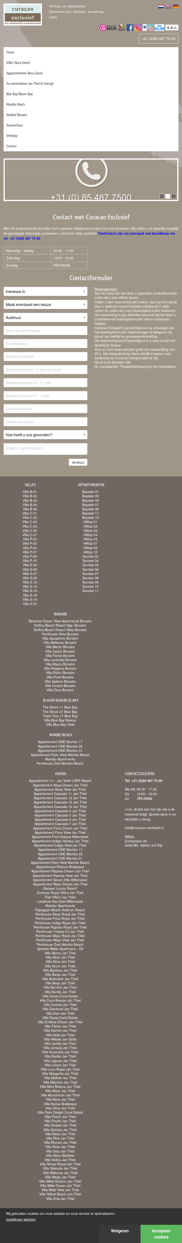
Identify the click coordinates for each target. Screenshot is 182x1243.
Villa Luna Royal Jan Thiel (60, 1069)
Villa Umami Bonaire (60, 685)
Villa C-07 (30, 534)
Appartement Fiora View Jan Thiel (60, 832)
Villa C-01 (30, 513)
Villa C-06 (30, 530)
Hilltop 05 (90, 539)
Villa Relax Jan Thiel (60, 1133)
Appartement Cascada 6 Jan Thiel (60, 819)
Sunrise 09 (90, 582)
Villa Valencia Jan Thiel (60, 1168)
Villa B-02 (30, 496)
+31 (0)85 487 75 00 (159, 38)
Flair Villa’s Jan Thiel (60, 897)
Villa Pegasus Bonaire (60, 668)
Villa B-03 (30, 500)
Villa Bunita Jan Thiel (60, 991)
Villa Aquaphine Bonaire (60, 638)
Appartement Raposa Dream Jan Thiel (60, 871)
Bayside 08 (90, 509)
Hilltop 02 (90, 526)
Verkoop (11, 135)
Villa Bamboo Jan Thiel (60, 970)
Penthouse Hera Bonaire (60, 634)
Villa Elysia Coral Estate (60, 1017)
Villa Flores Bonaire (60, 655)
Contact (11, 146)
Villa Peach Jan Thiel (60, 1116)
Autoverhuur (14, 125)
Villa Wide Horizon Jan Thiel (60, 1181)
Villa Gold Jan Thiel (60, 1034)
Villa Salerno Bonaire (60, 681)
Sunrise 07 (90, 573)
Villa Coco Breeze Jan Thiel (60, 1000)
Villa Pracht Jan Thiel (60, 1120)
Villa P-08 (30, 556)
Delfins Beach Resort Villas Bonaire (60, 629)
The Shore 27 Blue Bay (60, 711)
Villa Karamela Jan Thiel (60, 1052)
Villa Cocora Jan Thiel (60, 1004)
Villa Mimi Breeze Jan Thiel (60, 1086)
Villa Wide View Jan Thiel (60, 1189)
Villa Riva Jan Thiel (60, 1138)
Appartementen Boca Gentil (24, 73)
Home (10, 52)
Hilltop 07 (90, 543)
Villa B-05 (30, 509)
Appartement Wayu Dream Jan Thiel (60, 884)
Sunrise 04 (90, 560)
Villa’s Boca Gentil (18, 62)
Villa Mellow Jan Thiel (60, 1077)
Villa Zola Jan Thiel (60, 1198)
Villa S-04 (30, 564)
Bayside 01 (90, 491)
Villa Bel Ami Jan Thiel (60, 987)
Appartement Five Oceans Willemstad (60, 836)
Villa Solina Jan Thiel (60, 1159)
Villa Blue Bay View (60, 724)
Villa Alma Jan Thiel (60, 961)
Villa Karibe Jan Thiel (60, 1056)
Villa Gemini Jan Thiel (60, 1030)
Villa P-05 (30, 543)
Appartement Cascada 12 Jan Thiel (60, 797)
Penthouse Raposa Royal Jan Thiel (60, 927)
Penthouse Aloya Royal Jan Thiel (60, 914)
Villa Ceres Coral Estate (60, 996)
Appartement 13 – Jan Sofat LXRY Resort (60, 780)
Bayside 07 (90, 504)
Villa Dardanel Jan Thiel (60, 1008)
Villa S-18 (30, 595)
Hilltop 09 (90, 547)
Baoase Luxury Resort (60, 888)
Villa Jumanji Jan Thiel (60, 1047)
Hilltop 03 (90, 530)
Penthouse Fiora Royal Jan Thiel (60, 918)
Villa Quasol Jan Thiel (60, 1125)
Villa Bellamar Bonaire (60, 642)
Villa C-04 (30, 521)
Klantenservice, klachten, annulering (76, 11)
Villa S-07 (30, 573)
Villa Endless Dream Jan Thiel (60, 1021)
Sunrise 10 (90, 586)
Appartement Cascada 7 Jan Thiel (60, 823)
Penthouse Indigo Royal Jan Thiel (60, 922)
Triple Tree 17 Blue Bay (60, 715)
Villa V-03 (30, 603)
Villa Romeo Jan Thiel (60, 1142)
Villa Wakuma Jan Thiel (60, 1172)
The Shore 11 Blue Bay (60, 707)
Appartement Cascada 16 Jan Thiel (60, 806)
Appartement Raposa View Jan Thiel (60, 875)
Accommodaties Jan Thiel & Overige (30, 83)
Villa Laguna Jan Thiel (60, 1060)
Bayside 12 (90, 517)
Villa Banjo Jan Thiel (60, 974)
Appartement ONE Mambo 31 (60, 750)
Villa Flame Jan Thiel (60, 1026)
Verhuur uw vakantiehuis (67, 6)
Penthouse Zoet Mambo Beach (60, 763)
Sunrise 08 (90, 577)
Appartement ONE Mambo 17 (60, 741)
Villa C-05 (30, 526)
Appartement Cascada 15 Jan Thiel (60, 802)
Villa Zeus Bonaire (60, 689)
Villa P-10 (30, 560)
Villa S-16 (30, 590)
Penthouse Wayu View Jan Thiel (60, 940)
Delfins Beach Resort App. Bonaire (60, 625)
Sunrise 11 (90, 590)
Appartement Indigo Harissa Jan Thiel (60, 841)
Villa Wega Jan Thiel (60, 1177)
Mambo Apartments (60, 759)
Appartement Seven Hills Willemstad (60, 879)
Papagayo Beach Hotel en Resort (60, 909)
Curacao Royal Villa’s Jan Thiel (60, 892)
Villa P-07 (30, 552)
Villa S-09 (30, 577)
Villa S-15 (30, 586)
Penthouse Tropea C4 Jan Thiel (60, 931)
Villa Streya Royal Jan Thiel (60, 1164)
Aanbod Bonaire (16, 114)
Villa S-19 (30, 599)
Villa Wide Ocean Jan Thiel (60, 1185)
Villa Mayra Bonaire (60, 664)
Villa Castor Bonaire (60, 651)
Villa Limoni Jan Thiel (60, 1065)
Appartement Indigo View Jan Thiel (60, 845)
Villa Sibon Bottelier (60, 1155)
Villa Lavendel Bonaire (60, 659)
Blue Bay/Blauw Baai (19, 94)
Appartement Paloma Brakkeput (60, 866)
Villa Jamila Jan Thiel (60, 1043)
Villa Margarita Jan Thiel (60, 1073)
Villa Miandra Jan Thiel (60, 1082)
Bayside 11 (90, 513)
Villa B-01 (30, 491)
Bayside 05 (90, 500)
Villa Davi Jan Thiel (60, 1013)
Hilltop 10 (90, 552)
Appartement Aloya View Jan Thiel (60, 789)
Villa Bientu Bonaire (60, 646)
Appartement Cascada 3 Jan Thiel (60, 810)
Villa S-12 (30, 582)
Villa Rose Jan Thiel (60, 1146)
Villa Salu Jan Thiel (60, 1151)
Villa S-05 (30, 569)
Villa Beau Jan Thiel (60, 983)
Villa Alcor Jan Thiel (60, 957)
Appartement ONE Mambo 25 (60, 746)
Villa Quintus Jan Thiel (60, 1129)
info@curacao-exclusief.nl (144, 827)
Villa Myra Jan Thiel (60, 1099)
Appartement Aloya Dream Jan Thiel (60, 785)
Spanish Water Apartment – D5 (60, 948)
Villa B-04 (30, 504)
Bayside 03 (90, 496)
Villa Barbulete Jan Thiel (60, 978)
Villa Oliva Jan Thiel (60, 1108)
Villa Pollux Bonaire (60, 672)
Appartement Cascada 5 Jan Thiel (60, 815)
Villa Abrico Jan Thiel (60, 953)
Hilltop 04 (90, 534)
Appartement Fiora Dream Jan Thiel (60, 828)
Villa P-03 (30, 539)
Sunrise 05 (90, 564)
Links (53, 17)
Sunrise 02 (90, 556)
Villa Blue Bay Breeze (60, 720)
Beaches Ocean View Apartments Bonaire (60, 621)
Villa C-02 (30, 517)
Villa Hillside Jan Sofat (60, 1039)
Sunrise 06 (90, 569)
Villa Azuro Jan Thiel (60, 966)
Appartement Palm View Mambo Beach (60, 754)
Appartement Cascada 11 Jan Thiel (60, 793)
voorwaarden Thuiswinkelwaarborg (125, 366)
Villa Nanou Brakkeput (60, 1103)
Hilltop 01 (90, 521)
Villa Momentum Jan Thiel (60, 1095)
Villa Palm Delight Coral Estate (60, 1112)
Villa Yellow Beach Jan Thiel (60, 1194)
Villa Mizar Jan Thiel (60, 1090)
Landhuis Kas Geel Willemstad (60, 901)
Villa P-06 (30, 547)
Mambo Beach (15, 104)
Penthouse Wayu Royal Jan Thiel (60, 935)
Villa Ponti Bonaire (60, 677)
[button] (161, 196)
